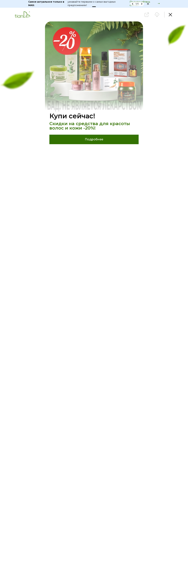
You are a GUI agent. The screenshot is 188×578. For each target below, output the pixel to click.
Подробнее (94, 139)
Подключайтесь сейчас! (155, 3)
